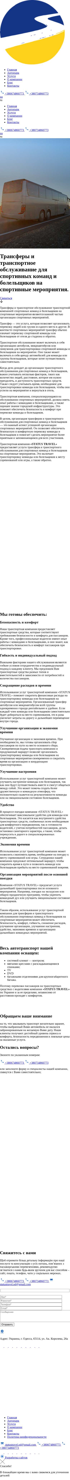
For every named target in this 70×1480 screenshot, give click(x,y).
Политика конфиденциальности (26, 1436)
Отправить (7, 1324)
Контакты (13, 85)
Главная (12, 69)
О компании (14, 79)
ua (1, 96)
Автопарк (13, 72)
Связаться (6, 298)
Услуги (11, 76)
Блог (10, 82)
